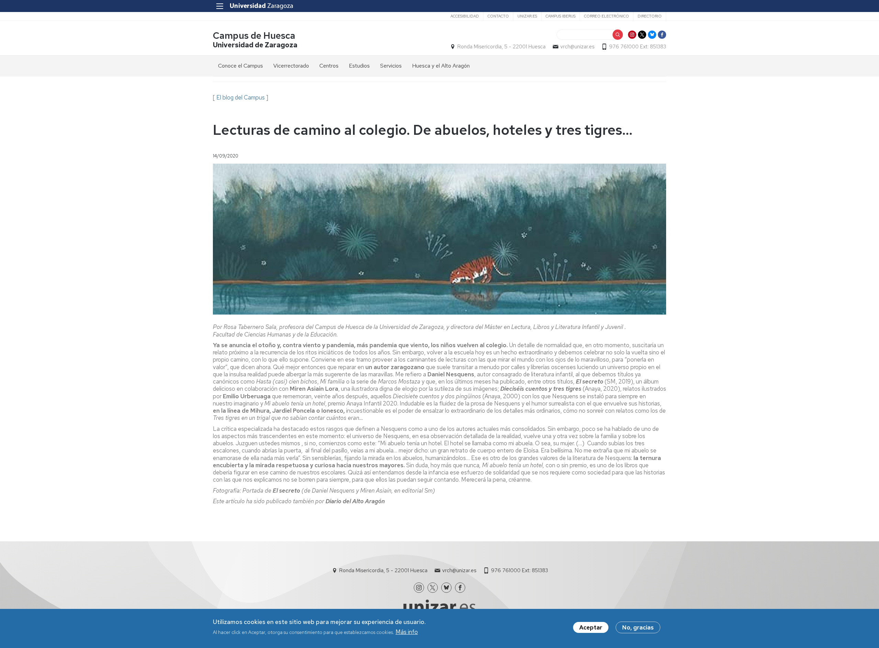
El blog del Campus (240, 97)
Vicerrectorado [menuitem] (291, 65)
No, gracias (638, 627)
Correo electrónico (606, 16)
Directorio (650, 16)
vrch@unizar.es (577, 46)
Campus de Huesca (254, 36)
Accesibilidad (464, 16)
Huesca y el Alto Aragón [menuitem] (441, 65)
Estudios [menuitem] (359, 65)
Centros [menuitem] (329, 65)
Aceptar (590, 627)
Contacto (498, 16)
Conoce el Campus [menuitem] (240, 65)
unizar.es (527, 16)
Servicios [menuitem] (391, 65)
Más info (407, 632)
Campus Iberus (560, 16)
